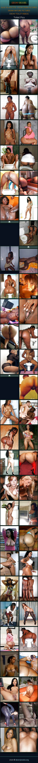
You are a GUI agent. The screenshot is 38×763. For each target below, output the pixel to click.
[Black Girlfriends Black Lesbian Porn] (28, 739)
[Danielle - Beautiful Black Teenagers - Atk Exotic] (9, 82)
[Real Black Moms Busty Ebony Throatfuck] (28, 664)
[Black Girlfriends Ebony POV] (9, 689)
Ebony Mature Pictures (19, 11)
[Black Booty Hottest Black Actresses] (9, 286)
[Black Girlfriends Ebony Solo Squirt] (9, 739)
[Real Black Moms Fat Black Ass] (28, 639)
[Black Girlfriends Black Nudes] (9, 107)
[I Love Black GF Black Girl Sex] (9, 613)
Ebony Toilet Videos (19, 14)
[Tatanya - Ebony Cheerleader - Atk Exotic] (28, 56)
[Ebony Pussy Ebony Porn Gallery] (9, 588)
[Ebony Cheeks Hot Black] (28, 247)
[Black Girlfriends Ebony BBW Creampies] (28, 588)
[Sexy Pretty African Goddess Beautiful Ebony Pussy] (28, 82)
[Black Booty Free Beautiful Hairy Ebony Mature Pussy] (9, 714)
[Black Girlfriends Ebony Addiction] (28, 689)
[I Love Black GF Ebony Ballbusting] (28, 512)
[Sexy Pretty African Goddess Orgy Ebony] (28, 233)
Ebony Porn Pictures (27, 7)
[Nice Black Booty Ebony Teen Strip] (9, 437)
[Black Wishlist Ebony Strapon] (28, 311)
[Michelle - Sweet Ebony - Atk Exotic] (9, 132)
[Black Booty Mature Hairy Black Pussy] (28, 563)
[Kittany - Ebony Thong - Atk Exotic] (28, 208)
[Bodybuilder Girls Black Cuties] (9, 56)
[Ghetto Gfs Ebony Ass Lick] (9, 412)
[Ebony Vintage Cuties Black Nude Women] (28, 714)
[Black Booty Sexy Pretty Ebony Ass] (28, 132)
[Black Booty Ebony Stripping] (9, 462)
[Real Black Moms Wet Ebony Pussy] (9, 538)
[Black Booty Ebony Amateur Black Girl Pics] (28, 538)
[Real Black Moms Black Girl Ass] (9, 182)
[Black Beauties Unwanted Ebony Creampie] (28, 260)
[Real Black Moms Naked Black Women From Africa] (9, 336)
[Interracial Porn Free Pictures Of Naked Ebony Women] (28, 487)
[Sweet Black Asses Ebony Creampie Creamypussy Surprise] (9, 361)
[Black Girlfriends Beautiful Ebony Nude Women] (9, 563)
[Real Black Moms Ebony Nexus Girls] (9, 311)
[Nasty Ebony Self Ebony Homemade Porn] (9, 31)
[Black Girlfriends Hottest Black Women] (28, 157)
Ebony (19, 2)
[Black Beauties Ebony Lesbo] (9, 258)
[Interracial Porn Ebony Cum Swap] (28, 412)
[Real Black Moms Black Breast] (28, 31)
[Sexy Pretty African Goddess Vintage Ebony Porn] (28, 437)
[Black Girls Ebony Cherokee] (9, 157)
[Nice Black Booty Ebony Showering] (28, 107)
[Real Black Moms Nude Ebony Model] (28, 336)
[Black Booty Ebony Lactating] (28, 613)
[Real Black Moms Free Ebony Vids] (28, 361)
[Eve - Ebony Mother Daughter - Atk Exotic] (9, 512)
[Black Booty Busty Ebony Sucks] (9, 639)
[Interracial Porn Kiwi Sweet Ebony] (9, 487)
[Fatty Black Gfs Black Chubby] (28, 462)
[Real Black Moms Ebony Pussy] (9, 376)
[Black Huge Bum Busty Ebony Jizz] (28, 387)
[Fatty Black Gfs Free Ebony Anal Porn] (9, 664)
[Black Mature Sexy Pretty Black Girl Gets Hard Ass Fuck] (9, 222)
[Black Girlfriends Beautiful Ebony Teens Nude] (28, 286)
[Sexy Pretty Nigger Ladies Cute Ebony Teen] (9, 208)
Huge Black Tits (8, 7)
